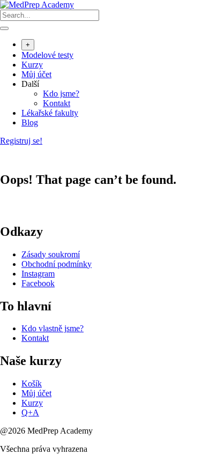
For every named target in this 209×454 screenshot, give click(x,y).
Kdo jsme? (61, 93)
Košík (31, 383)
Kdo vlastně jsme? (52, 328)
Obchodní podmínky (56, 264)
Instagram (38, 273)
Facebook (38, 283)
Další (30, 83)
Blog (29, 122)
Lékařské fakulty (49, 112)
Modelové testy (47, 54)
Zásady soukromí (50, 254)
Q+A (30, 412)
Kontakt (56, 103)
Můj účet (36, 74)
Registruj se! (21, 140)
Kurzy (32, 64)
